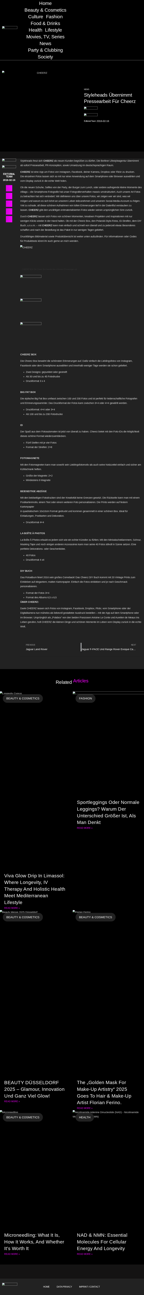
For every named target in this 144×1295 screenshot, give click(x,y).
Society (45, 56)
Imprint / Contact (89, 1287)
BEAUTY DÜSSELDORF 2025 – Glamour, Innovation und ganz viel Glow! (34, 1089)
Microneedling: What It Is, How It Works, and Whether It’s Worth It (34, 1241)
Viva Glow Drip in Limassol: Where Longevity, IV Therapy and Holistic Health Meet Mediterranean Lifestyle (34, 889)
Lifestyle (53, 30)
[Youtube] (138, 1287)
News (45, 43)
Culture (35, 16)
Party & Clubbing (45, 50)
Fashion (54, 16)
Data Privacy (64, 1287)
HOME (46, 1287)
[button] (92, 30)
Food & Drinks (45, 23)
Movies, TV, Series (45, 36)
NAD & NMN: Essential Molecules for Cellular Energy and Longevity (102, 1241)
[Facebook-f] (129, 1287)
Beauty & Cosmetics (45, 10)
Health (35, 30)
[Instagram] (134, 1287)
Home (45, 3)
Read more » (12, 908)
